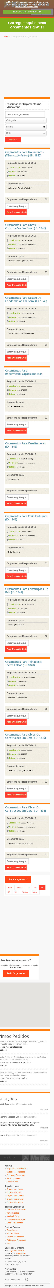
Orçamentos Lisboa (15, 1189)
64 (28, 887)
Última (35, 892)
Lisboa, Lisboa (26, 386)
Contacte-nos (12, 1182)
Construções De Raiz (16, 625)
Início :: (7, 36)
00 (46, 636)
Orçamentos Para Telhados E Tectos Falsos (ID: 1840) (23, 663)
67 (9, 892)
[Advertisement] (27, 68)
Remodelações (13, 1213)
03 (46, 563)
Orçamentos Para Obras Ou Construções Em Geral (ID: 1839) (25, 736)
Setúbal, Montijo (27, 459)
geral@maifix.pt (17, 1251)
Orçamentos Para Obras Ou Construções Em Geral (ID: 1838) (25, 809)
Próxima (25, 892)
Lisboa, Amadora (27, 313)
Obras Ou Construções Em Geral (20, 261)
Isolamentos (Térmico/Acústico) (20, 188)
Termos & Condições (15, 1237)
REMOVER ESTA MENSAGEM (27, 12)
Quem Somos (12, 1230)
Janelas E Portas (13, 1216)
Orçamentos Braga (15, 1202)
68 (15, 892)
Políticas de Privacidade (26, 7)
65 (35, 887)
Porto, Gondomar (28, 677)
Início (10, 887)
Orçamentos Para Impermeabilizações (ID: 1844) (24, 372)
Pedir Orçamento (14, 1178)
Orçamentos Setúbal (15, 1196)
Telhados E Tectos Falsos (17, 698)
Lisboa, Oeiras (26, 240)
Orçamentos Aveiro (15, 1199)
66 (42, 887)
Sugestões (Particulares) (17, 1169)
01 (46, 272)
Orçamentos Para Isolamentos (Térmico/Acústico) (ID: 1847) (24, 154)
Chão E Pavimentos (15, 1223)
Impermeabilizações (15, 406)
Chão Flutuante (14, 552)
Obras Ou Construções (16, 1219)
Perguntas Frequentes (16, 1175)
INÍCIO (10, 1157)
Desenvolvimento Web (26, 1286)
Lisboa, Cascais (26, 167)
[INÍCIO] (36, 1160)
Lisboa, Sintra (26, 531)
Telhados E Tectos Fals (16, 1210)
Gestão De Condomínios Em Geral (21, 334)
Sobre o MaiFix (13, 1233)
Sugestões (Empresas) (16, 1172)
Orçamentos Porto (14, 1192)
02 (46, 199)
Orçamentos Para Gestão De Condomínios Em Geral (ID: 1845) (26, 299)
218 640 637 (21, 1253)
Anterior (19, 887)
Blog (8, 1243)
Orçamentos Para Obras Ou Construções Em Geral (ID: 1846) (25, 226)
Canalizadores (13, 479)
